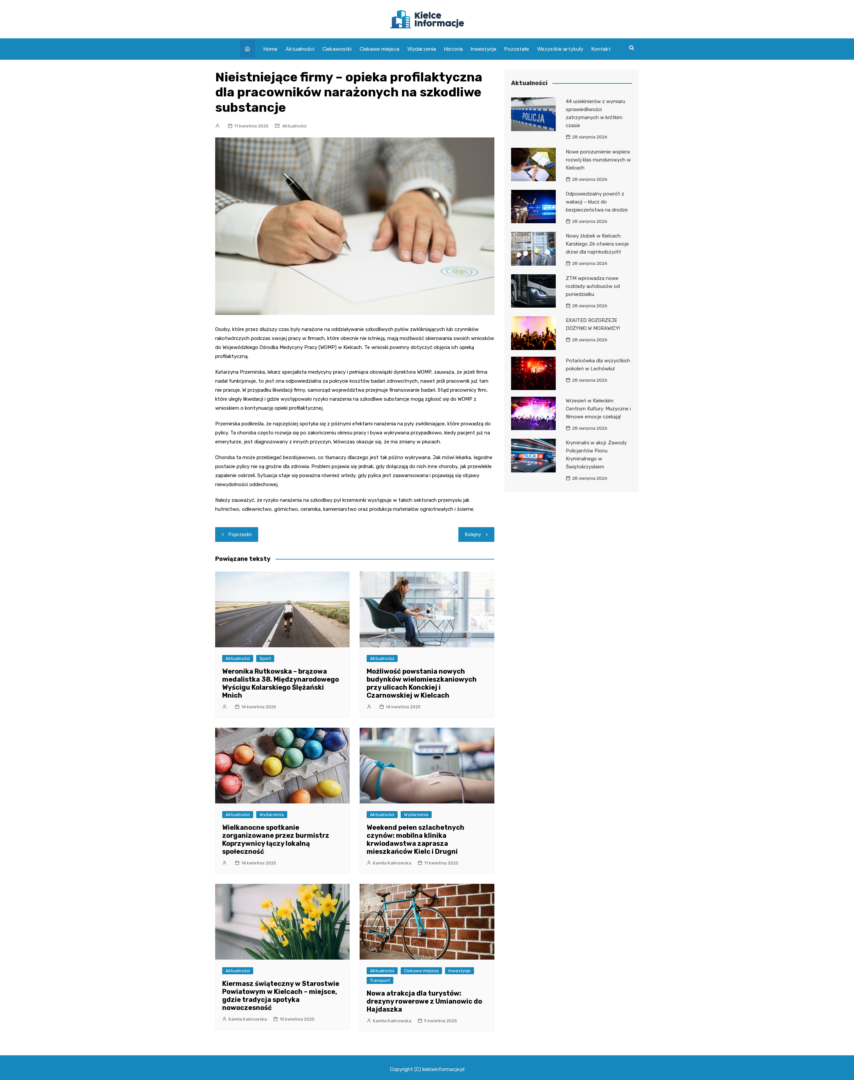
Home (271, 48)
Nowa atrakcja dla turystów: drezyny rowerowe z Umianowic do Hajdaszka (424, 1001)
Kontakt (601, 48)
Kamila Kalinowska (392, 862)
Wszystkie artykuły (560, 48)
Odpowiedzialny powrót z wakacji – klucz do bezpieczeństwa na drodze (597, 202)
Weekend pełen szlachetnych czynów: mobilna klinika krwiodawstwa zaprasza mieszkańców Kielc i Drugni (415, 839)
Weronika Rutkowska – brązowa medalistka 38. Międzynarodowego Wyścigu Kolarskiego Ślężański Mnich (280, 683)
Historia (453, 48)
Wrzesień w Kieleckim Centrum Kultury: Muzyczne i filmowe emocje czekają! (598, 409)
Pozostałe (516, 48)
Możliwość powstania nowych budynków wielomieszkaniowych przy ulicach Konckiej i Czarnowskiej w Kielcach (422, 683)
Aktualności (300, 48)
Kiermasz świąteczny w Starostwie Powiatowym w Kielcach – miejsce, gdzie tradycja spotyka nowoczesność (280, 996)
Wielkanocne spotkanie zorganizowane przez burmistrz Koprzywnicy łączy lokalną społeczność (275, 839)
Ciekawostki (337, 48)
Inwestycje (483, 48)
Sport (265, 658)
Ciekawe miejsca (379, 48)
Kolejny (473, 534)
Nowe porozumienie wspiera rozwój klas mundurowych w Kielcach (598, 160)
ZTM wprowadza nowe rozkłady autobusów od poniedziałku (593, 286)
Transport (380, 980)
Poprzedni (240, 534)
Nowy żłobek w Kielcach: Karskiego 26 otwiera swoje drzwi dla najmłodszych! (597, 244)
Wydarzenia (421, 48)
